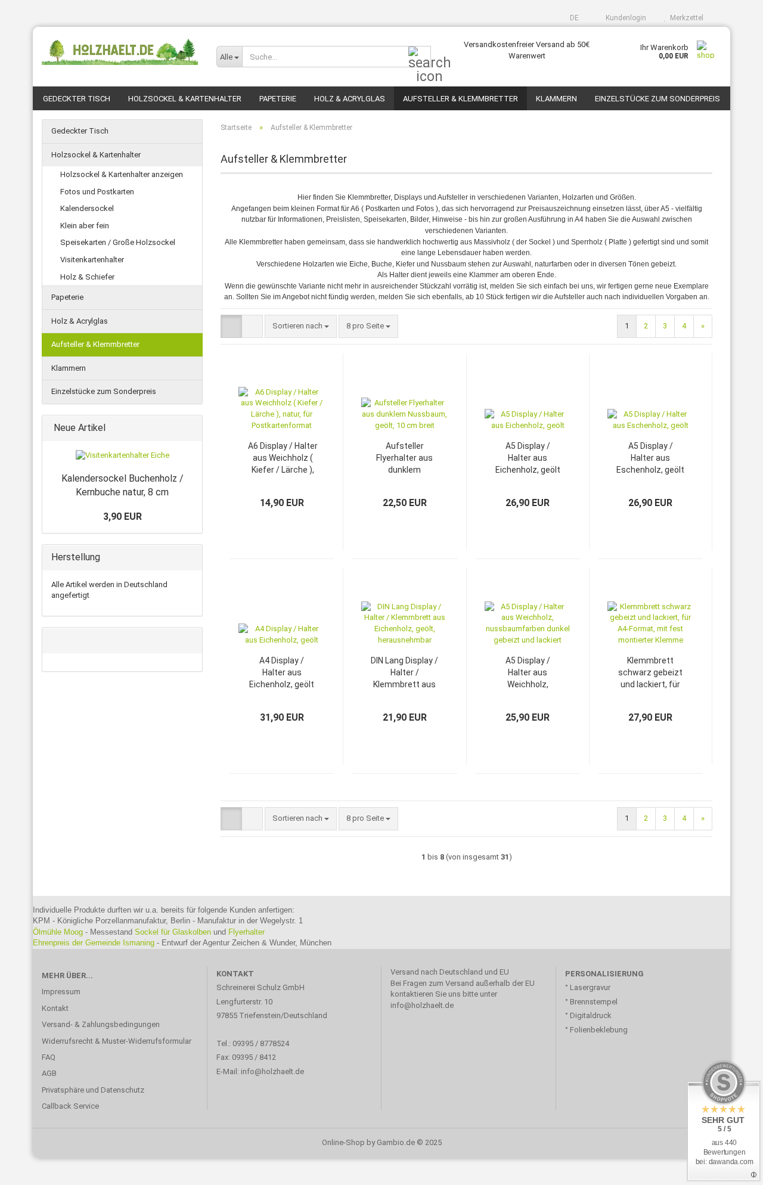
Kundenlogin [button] (624, 18)
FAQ (48, 1057)
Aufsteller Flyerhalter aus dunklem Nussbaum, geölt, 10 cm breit (404, 458)
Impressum (61, 991)
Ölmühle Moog (58, 931)
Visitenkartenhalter (92, 259)
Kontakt (55, 1008)
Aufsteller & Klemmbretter (460, 98)
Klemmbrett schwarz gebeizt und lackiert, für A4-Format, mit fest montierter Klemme (650, 673)
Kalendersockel (87, 208)
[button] (571, 18)
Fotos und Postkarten (97, 191)
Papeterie (277, 98)
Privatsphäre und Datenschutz (93, 1089)
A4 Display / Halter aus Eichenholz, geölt (281, 672)
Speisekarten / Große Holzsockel (117, 242)
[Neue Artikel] (189, 428)
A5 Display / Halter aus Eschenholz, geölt (650, 457)
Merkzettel (684, 18)
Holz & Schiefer (87, 276)
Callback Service (70, 1106)
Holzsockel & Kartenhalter (184, 98)
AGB (49, 1073)
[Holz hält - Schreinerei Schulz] (120, 51)
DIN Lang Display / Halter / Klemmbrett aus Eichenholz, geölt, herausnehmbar (404, 673)
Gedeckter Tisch (76, 98)
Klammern (556, 98)
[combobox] (301, 326)
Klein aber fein (84, 225)
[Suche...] (419, 57)
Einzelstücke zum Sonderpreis (657, 98)
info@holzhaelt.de (273, 1071)
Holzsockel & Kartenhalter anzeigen (121, 174)
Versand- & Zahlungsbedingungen (101, 1024)
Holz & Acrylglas (349, 98)
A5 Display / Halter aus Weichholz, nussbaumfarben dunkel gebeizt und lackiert (527, 673)
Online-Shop (343, 1142)
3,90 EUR (122, 516)
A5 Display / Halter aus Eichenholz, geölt (527, 457)
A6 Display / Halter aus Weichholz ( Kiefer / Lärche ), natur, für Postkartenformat (282, 458)
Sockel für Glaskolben (173, 931)
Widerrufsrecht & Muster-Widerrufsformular (116, 1041)
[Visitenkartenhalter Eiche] (122, 455)
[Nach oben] (730, 1167)
